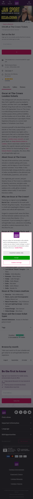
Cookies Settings (16, 262)
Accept (16, 258)
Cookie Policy (18, 248)
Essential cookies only (16, 253)
